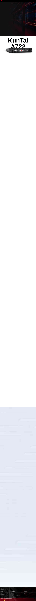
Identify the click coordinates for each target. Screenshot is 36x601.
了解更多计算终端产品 (3, 300)
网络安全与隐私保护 (2, 594)
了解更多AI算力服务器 (3, 60)
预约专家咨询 (2, 21)
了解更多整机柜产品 (3, 138)
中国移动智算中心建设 (2, 586)
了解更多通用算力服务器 (3, 202)
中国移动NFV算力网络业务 (3, 564)
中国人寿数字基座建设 (2, 542)
